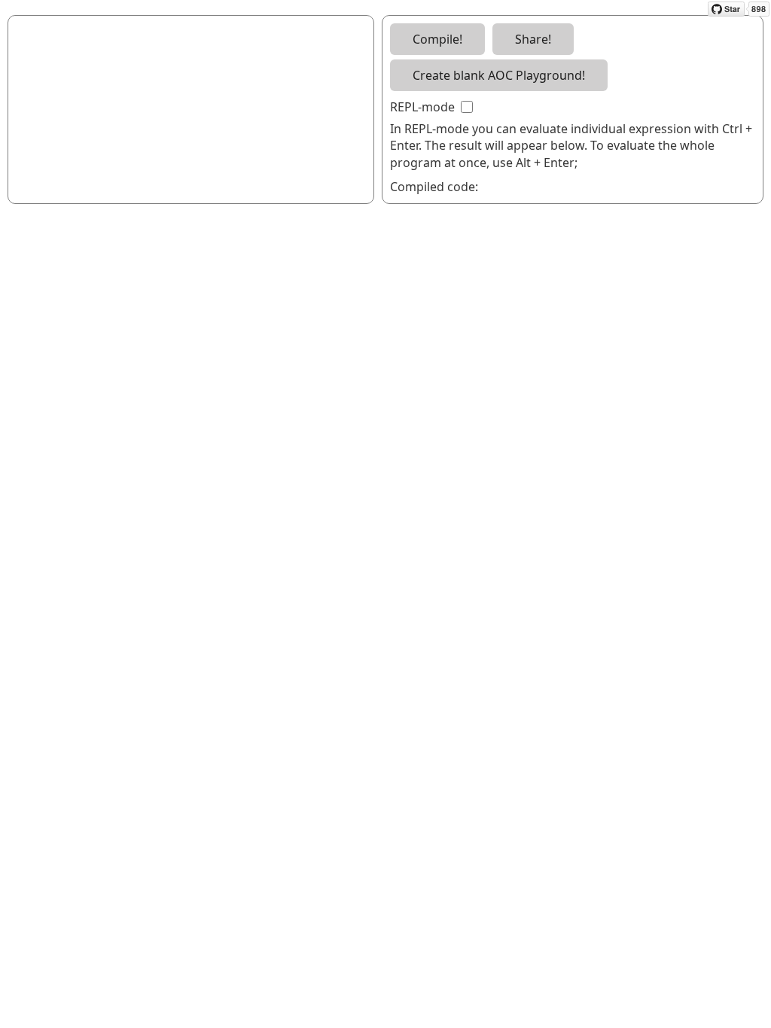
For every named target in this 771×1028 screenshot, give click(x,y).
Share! (533, 39)
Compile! (437, 39)
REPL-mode (424, 107)
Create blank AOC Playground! (499, 75)
